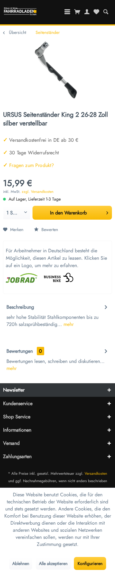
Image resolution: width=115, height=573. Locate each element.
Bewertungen (19, 351)
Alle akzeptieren (53, 563)
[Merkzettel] (96, 11)
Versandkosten (96, 473)
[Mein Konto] (87, 11)
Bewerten (49, 229)
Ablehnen (20, 563)
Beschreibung (20, 307)
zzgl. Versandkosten (37, 191)
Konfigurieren (90, 563)
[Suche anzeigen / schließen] (105, 11)
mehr (68, 324)
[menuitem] (105, 11)
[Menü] (67, 11)
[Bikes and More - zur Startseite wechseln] (20, 12)
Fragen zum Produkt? (28, 165)
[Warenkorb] (77, 11)
